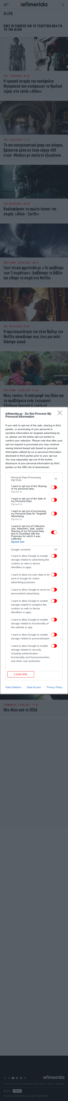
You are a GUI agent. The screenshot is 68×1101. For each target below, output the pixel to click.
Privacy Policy (54, 687)
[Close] (60, 414)
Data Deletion (13, 687)
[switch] (54, 487)
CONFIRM (20, 674)
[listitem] (34, 478)
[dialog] (34, 550)
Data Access (34, 687)
